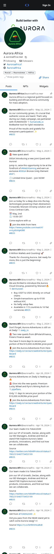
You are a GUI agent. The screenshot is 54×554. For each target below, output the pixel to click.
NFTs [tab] (25, 86)
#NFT (12, 173)
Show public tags (15, 77)
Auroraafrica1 (14, 64)
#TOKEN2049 (25, 513)
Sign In (46, 5)
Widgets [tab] (43, 86)
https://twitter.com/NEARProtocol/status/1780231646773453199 (30, 453)
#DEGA (22, 171)
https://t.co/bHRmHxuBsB (29, 524)
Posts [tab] (9, 86)
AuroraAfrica (14, 67)
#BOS (12, 134)
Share (45, 77)
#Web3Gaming (28, 168)
